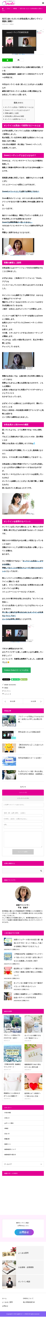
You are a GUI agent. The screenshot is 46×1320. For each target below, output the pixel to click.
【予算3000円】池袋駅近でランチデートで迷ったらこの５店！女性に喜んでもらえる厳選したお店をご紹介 (28, 957)
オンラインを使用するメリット (14, 119)
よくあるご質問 (7, 1302)
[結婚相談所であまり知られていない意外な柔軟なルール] (33, 1053)
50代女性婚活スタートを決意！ (30, 758)
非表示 (20, 103)
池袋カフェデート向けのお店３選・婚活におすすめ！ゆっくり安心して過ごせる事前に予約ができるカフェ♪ (28, 943)
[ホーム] (3, 9)
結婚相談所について (10, 1149)
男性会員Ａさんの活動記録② (29, 732)
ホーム (4, 1298)
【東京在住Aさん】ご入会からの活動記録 (30, 746)
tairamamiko (12, 684)
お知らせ (7, 1118)
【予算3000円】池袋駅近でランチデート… (12, 1065)
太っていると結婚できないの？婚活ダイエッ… (32, 1036)
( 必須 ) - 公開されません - (16, 819)
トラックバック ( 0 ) (23, 798)
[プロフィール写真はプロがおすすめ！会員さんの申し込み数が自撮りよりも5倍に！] (9, 720)
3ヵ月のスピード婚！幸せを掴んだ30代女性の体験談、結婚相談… (31, 772)
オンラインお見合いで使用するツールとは (18, 107)
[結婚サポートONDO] (9, 3)
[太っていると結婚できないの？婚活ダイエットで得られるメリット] (33, 1024)
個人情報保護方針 (29, 1302)
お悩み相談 (7, 1112)
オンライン (7, 691)
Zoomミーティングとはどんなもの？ (16, 110)
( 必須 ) (14, 813)
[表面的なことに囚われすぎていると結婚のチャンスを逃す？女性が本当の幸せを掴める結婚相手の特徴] (12, 1082)
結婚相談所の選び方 (10, 1154)
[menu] (43, 3)
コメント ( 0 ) (23, 792)
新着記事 (7, 1139)
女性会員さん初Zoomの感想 (13, 116)
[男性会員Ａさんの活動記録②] (9, 735)
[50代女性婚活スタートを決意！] (9, 761)
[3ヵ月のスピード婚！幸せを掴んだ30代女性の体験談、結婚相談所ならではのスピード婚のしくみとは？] (9, 774)
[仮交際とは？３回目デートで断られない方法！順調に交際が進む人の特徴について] (33, 1082)
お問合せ (24, 1232)
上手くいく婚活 (8, 1123)
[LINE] (7, 60)
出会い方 (7, 1133)
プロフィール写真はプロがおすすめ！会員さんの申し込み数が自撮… (31, 719)
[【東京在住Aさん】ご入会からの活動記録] (9, 748)
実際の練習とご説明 (11, 113)
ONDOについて (28, 1298)
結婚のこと (7, 1144)
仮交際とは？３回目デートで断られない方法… (32, 1094)
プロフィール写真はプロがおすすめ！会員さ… (12, 1036)
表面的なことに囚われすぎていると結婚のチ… (12, 1094)
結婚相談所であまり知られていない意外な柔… (32, 1065)
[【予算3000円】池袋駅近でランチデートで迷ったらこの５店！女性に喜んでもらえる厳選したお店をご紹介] (12, 1053)
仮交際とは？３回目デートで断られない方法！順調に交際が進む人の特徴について (28, 972)
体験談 (12, 24)
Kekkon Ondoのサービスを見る (16, 670)
